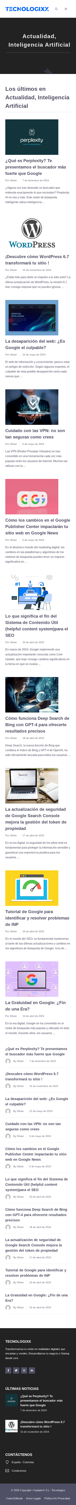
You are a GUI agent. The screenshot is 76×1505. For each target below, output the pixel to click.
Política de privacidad (57, 1498)
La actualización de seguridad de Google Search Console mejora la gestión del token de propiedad (33, 1245)
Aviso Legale (33, 1498)
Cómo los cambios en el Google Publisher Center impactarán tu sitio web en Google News (37, 526)
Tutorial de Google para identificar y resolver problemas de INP (37, 918)
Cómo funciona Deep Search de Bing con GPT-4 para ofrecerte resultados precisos (37, 724)
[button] (56, 9)
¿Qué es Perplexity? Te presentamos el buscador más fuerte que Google (35, 167)
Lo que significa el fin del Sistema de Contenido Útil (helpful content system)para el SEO (36, 1184)
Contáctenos (19, 1470)
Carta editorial (14, 1498)
